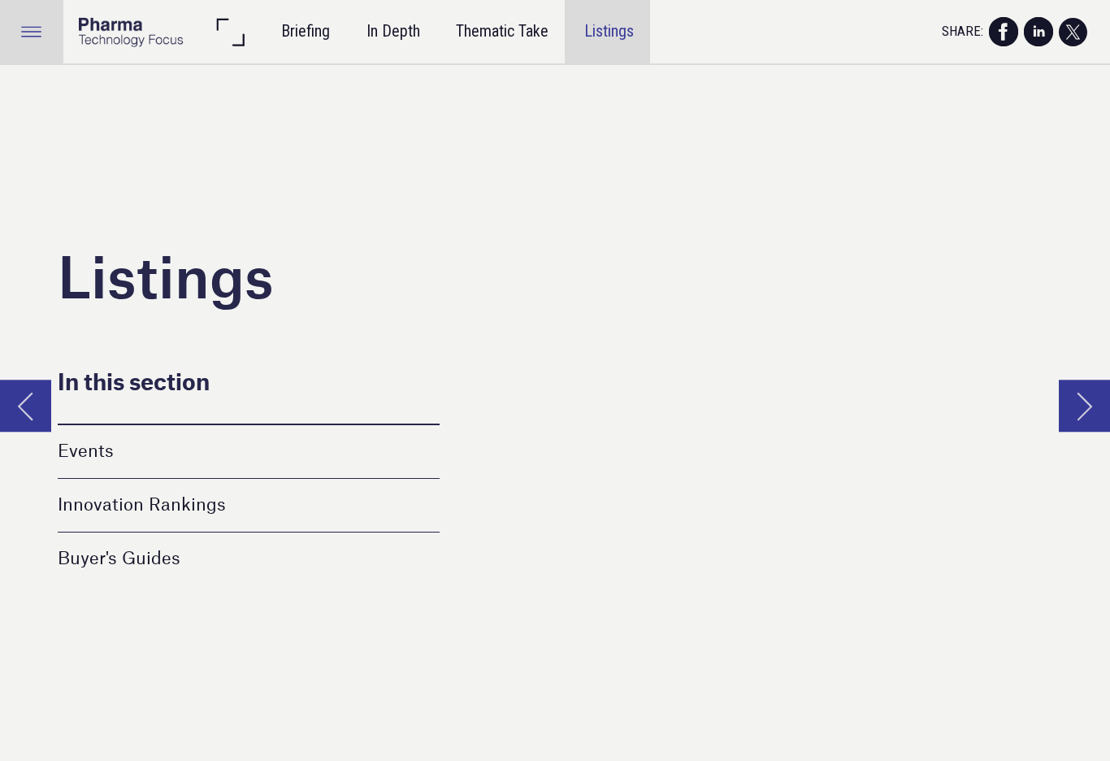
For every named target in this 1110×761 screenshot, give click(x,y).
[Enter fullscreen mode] (230, 31)
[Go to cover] (131, 31)
